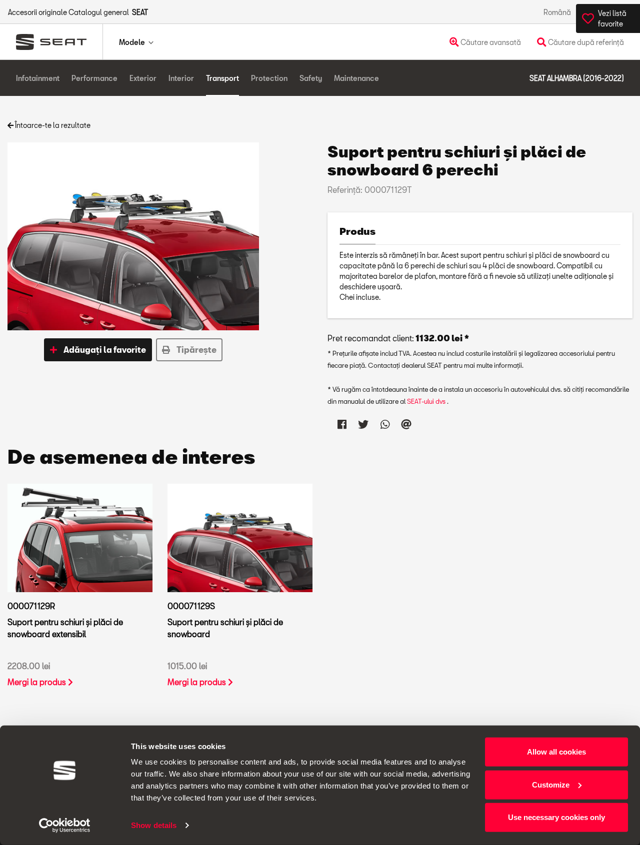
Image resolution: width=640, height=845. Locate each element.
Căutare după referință (585, 42)
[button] (98, 349)
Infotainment (38, 78)
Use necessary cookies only (556, 817)
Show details (153, 825)
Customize (551, 784)
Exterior (143, 78)
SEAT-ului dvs (427, 401)
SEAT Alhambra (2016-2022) (577, 78)
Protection (269, 78)
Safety (311, 78)
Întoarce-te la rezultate (52, 125)
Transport (222, 78)
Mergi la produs (38, 682)
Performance (95, 78)
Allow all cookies (556, 752)
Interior (181, 78)
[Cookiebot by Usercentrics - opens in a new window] (64, 825)
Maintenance (356, 78)
